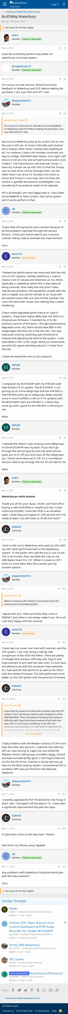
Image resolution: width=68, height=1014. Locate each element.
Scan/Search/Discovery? (46, 973)
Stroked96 (14, 976)
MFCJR (16, 365)
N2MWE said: (11, 595)
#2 (65, 78)
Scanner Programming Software (36, 934)
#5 (65, 266)
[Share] (60, 48)
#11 (64, 642)
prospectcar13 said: (14, 120)
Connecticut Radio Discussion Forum (38, 948)
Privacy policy (42, 1010)
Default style (11, 1005)
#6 (65, 377)
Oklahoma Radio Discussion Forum (35, 911)
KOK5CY (13, 911)
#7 (65, 437)
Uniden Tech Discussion (32, 976)
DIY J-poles (16, 959)
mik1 (6, 21)
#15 (64, 866)
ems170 (17, 254)
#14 (64, 828)
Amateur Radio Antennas (30, 962)
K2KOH (16, 526)
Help (54, 1010)
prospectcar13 (21, 66)
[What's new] (64, 4)
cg (13, 208)
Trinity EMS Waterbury (24, 945)
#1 (65, 48)
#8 (65, 490)
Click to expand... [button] (34, 733)
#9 (65, 539)
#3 (65, 113)
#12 (64, 698)
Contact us (8, 1010)
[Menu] (5, 4)
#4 (65, 221)
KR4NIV (12, 962)
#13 (64, 794)
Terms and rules (24, 1010)
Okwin (13, 908)
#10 (64, 588)
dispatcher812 (21, 100)
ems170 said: (10, 705)
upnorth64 (14, 934)
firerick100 (14, 948)
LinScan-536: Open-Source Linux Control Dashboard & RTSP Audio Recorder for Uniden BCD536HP (31, 927)
